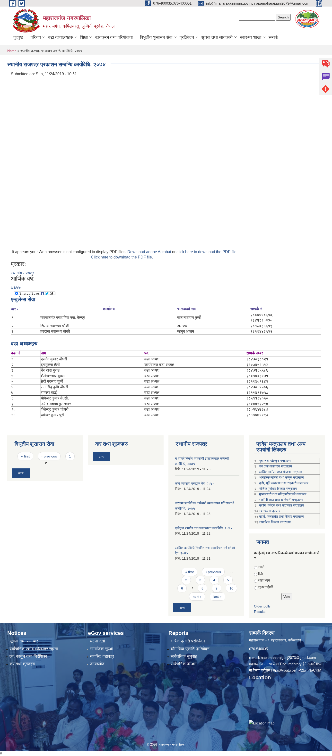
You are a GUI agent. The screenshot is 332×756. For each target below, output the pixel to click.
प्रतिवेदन (187, 37)
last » (217, 596)
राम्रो (261, 567)
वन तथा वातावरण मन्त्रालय (275, 466)
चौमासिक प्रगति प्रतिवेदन (190, 649)
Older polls (262, 606)
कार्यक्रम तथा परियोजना (114, 37)
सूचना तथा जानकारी (217, 37)
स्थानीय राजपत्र (22, 273)
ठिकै (260, 574)
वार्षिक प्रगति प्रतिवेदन (188, 641)
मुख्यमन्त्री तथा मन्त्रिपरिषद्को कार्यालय (282, 494)
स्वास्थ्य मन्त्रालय (269, 511)
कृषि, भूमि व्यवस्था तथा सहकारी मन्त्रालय (283, 483)
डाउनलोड (97, 664)
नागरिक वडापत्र (102, 656)
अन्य (21, 473)
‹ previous (49, 456)
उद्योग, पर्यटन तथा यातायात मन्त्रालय (281, 505)
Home (12, 51)
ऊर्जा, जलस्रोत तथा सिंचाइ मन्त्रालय (281, 516)
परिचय (36, 37)
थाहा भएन (264, 580)
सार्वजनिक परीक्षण (183, 664)
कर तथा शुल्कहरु (22, 664)
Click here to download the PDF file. (122, 257)
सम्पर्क (273, 37)
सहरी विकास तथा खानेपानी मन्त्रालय (281, 500)
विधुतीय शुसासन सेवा (156, 37)
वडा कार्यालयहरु (60, 37)
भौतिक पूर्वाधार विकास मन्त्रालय (278, 488)
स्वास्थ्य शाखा (250, 37)
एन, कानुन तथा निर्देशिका (28, 656)
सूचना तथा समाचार (23, 641)
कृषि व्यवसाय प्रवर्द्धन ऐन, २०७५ (194, 483)
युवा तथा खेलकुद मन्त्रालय (275, 461)
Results (259, 612)
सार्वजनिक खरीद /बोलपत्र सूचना (33, 649)
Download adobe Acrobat (149, 252)
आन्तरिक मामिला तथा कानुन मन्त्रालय (281, 477)
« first (25, 456)
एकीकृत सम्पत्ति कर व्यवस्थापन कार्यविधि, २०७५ (203, 528)
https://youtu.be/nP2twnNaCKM (296, 670)
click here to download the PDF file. (206, 252)
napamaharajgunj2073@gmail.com (288, 658)
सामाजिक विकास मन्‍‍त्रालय (275, 522)
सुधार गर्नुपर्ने (265, 587)
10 (231, 588)
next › (197, 596)
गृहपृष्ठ (18, 37)
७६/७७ (16, 287)
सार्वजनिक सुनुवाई (184, 656)
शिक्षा (84, 37)
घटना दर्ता (97, 641)
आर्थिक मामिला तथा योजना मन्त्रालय (281, 472)
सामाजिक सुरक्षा (101, 649)
